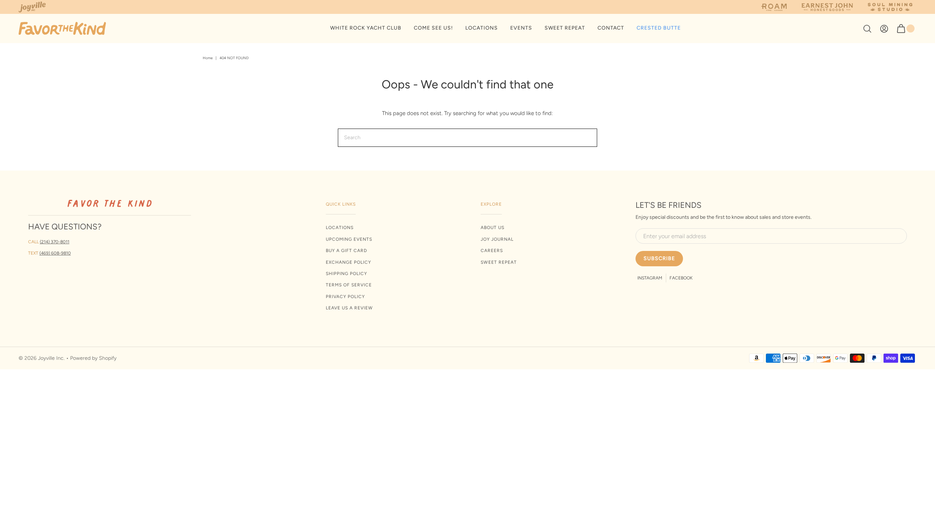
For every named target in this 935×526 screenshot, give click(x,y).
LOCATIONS (481, 28)
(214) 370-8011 (54, 241)
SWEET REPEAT (565, 28)
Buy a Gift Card (346, 250)
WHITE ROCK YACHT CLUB (365, 28)
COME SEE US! (433, 28)
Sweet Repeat (499, 262)
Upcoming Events (349, 239)
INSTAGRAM (649, 278)
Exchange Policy (348, 262)
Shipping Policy (346, 273)
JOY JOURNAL (497, 239)
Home (208, 58)
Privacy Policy (345, 296)
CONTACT (611, 28)
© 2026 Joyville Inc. (42, 358)
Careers (492, 250)
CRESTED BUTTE (659, 28)
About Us (492, 227)
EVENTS (521, 28)
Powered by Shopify (93, 358)
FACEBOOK (680, 278)
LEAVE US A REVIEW (349, 307)
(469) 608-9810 (55, 253)
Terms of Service (349, 284)
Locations (340, 227)
